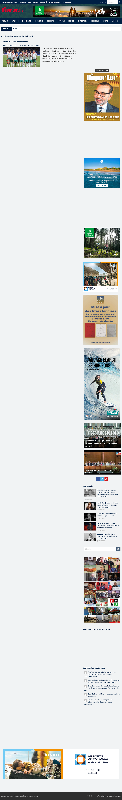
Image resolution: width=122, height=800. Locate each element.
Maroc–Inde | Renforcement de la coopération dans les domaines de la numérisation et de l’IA (102, 443)
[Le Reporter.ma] (13, 9)
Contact (23, 2)
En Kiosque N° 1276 (102, 70)
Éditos (35, 2)
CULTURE (61, 21)
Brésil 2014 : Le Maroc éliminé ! (16, 42)
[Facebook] (100, 2)
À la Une (32, 45)
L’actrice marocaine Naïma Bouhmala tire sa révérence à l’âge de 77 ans (107, 536)
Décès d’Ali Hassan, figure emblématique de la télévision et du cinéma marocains (108, 525)
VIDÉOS (115, 21)
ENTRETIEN (82, 21)
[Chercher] (119, 2)
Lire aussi (43, 2)
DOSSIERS (95, 21)
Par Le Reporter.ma (10, 45)
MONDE (71, 21)
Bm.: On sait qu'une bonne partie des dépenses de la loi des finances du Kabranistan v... (98, 702)
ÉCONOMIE (39, 21)
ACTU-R (5, 21)
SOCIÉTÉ (50, 21)
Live (29, 2)
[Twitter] (103, 2)
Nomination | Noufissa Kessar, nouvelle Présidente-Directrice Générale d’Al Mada (107, 505)
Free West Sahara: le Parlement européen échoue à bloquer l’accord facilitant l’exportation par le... (100, 674)
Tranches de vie (54, 2)
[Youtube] (105, 2)
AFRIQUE (15, 21)
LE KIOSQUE (67, 2)
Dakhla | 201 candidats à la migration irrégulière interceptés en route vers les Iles (40, 29)
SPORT (105, 21)
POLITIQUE (26, 21)
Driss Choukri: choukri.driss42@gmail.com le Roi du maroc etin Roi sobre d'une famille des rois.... (101, 688)
